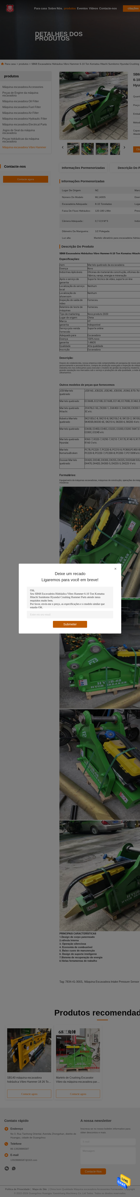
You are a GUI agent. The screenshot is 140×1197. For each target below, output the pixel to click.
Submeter (70, 624)
